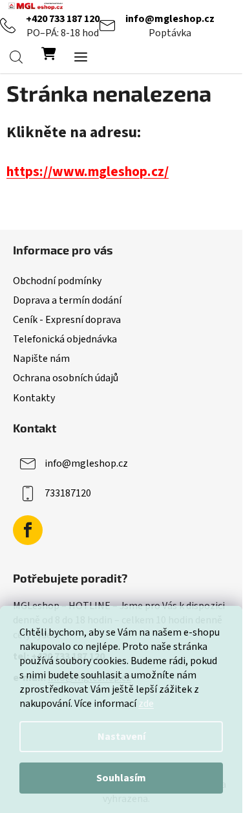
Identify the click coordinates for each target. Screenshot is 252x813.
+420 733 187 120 (63, 19)
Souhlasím (121, 778)
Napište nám (41, 358)
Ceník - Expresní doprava (67, 320)
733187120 (68, 492)
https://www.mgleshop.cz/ (87, 172)
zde (146, 703)
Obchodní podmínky (57, 281)
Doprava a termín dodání (67, 300)
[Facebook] (28, 530)
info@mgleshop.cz (170, 19)
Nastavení (121, 736)
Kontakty (34, 398)
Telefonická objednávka (65, 339)
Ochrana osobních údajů (65, 378)
